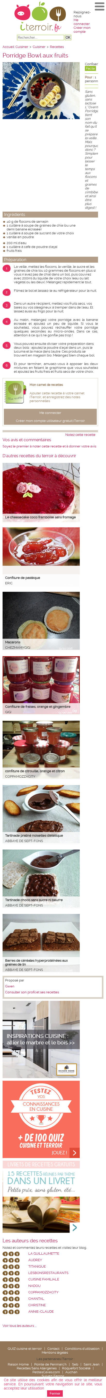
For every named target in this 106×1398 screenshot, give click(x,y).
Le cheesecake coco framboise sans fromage (40, 517)
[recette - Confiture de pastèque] (41, 565)
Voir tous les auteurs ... (19, 1326)
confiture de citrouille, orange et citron (35, 771)
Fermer (55, 1393)
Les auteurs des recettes (30, 1241)
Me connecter (82, 22)
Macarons (12, 642)
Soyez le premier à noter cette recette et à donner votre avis (49, 446)
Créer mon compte (82, 30)
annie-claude (41, 1311)
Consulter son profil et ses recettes (32, 992)
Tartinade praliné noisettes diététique (34, 835)
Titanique (37, 1266)
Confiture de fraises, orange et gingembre (37, 707)
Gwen (9, 986)
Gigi (8, 712)
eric (9, 583)
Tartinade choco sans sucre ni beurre (34, 900)
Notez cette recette (80, 435)
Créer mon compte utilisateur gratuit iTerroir (50, 421)
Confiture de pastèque (22, 578)
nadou (34, 1286)
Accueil (8, 47)
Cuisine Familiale (43, 1279)
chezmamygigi (17, 648)
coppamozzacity (20, 776)
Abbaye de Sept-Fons (24, 841)
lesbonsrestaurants (48, 1273)
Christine (37, 1305)
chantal (36, 1299)
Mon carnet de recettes (46, 385)
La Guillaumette (43, 1253)
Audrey (35, 1260)
